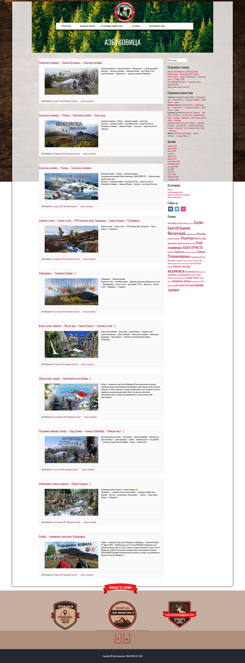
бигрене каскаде (181, 266)
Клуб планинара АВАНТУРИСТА (185, 245)
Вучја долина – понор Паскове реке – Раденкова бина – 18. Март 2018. (187, 78)
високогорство (192, 271)
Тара (184, 260)
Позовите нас (157, 26)
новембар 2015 (173, 179)
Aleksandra (172, 122)
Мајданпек (188, 252)
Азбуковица (172, 223)
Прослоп (171, 260)
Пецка (194, 252)
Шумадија (185, 263)
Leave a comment (87, 100)
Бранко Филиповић (179, 230)
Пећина (201, 252)
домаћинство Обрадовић (178, 274)
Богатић (191, 223)
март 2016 (172, 174)
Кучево (171, 252)
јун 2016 (171, 171)
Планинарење (179, 256)
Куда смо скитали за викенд (179, 194)
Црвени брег (177, 263)
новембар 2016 (173, 163)
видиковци (176, 271)
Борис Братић (72, 100)
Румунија (178, 260)
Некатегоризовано (175, 197)
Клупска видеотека (175, 192)
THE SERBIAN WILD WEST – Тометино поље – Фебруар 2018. (185, 83)
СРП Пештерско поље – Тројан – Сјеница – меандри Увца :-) (184, 134)
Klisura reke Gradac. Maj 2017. (179, 86)
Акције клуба (87, 26)
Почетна (66, 26)
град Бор (202, 272)
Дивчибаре (172, 243)
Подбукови (194, 257)
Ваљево (201, 233)
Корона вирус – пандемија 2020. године (183, 74)
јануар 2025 (172, 145)
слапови (198, 284)
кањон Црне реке (179, 278)
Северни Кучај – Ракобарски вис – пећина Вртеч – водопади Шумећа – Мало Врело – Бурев (187, 99)
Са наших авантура (112, 26)
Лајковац (179, 252)
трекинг (174, 290)
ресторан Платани (184, 285)
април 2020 (172, 148)
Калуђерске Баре (189, 243)
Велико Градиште (174, 238)
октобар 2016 (173, 166)
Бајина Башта (183, 223)
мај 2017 (171, 153)
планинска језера (181, 281)
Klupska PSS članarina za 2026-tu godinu (183, 71)
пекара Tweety (192, 277)
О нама (136, 26)
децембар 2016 (174, 161)
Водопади (187, 237)
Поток (202, 257)
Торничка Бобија (192, 260)
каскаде (192, 274)
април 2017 (172, 156)
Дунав (180, 243)
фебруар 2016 (173, 176)
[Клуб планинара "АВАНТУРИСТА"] (124, 11)
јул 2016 (171, 169)
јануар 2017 (172, 158)
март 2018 (172, 150)
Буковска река (191, 234)
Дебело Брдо (200, 238)
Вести (170, 189)
